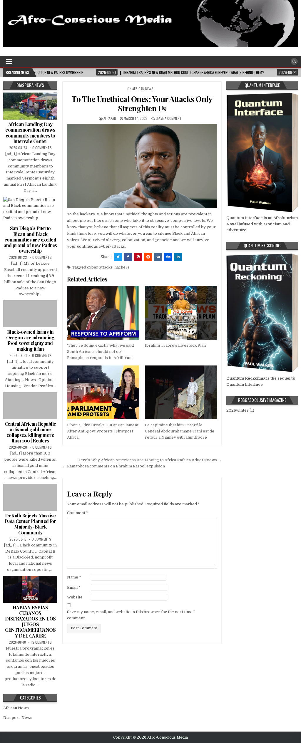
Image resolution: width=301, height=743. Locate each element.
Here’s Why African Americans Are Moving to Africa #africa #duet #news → (149, 460)
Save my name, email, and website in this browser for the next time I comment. (131, 615)
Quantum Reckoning (245, 378)
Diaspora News (17, 717)
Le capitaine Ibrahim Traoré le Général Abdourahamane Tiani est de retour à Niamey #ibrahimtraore (179, 431)
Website (75, 597)
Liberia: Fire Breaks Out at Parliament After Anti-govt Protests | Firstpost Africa (102, 431)
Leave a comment (169, 118)
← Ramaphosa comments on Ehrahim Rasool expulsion (113, 466)
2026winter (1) (240, 410)
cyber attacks (100, 267)
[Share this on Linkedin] (178, 257)
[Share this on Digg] (168, 257)
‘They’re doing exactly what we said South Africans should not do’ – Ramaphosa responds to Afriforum (100, 351)
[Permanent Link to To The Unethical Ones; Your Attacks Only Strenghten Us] (142, 166)
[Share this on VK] (158, 257)
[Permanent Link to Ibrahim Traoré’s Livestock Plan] (181, 313)
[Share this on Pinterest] (138, 257)
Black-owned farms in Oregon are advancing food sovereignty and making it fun (30, 340)
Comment (77, 513)
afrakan (109, 118)
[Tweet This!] (118, 257)
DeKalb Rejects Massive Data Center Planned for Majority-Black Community (30, 524)
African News (142, 88)
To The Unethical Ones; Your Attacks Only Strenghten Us (141, 103)
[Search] (294, 61)
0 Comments (42, 147)
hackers (122, 267)
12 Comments (41, 642)
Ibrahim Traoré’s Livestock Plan (175, 345)
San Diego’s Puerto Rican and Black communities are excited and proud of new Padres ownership (30, 239)
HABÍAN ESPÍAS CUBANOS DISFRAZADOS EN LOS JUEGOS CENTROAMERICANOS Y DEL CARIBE (30, 621)
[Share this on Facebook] (128, 257)
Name (74, 577)
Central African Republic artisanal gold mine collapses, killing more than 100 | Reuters (30, 432)
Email (74, 587)
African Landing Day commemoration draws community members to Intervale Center (30, 132)
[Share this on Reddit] (148, 257)
